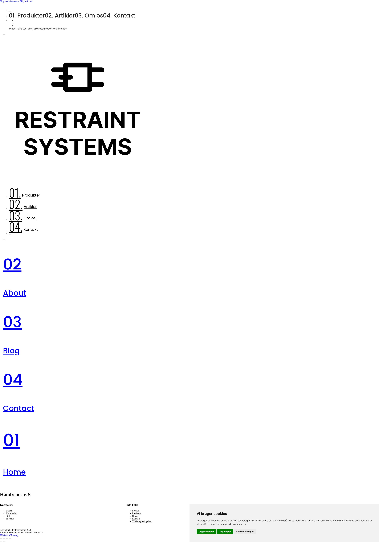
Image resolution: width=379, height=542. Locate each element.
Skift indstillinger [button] (245, 531)
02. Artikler (60, 15)
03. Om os (89, 15)
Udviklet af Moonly (9, 535)
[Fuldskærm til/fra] (4, 538)
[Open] (10, 234)
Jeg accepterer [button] (206, 531)
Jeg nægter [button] (225, 531)
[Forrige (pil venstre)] (1, 541)
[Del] (7, 538)
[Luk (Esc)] (10, 538)
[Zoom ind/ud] (1, 538)
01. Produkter (27, 15)
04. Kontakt (119, 15)
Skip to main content (9, 1)
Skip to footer (26, 1)
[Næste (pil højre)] (4, 541)
